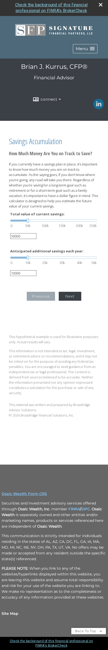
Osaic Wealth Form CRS (24, 493)
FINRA (74, 509)
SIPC (85, 509)
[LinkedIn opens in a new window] (98, 107)
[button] (85, 48)
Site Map (10, 613)
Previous (41, 296)
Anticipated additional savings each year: (47, 251)
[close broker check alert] (101, 5)
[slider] (53, 221)
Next (70, 296)
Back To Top (86, 631)
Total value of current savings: (37, 214)
